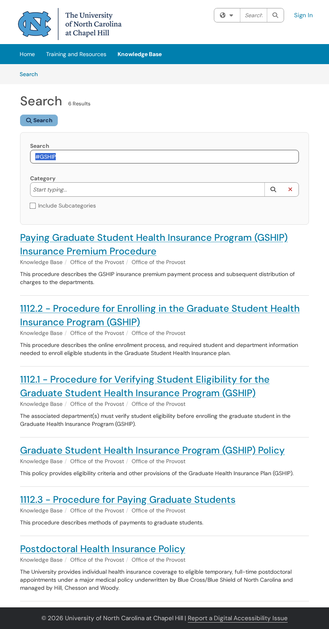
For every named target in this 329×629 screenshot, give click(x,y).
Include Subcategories (67, 205)
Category (42, 178)
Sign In (303, 15)
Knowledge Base (140, 54)
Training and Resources (76, 54)
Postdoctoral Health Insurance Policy (102, 548)
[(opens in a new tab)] (70, 24)
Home (27, 54)
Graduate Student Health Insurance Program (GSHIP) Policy (152, 450)
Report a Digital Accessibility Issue (238, 618)
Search (31, 74)
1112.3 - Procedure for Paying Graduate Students (128, 499)
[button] (273, 189)
